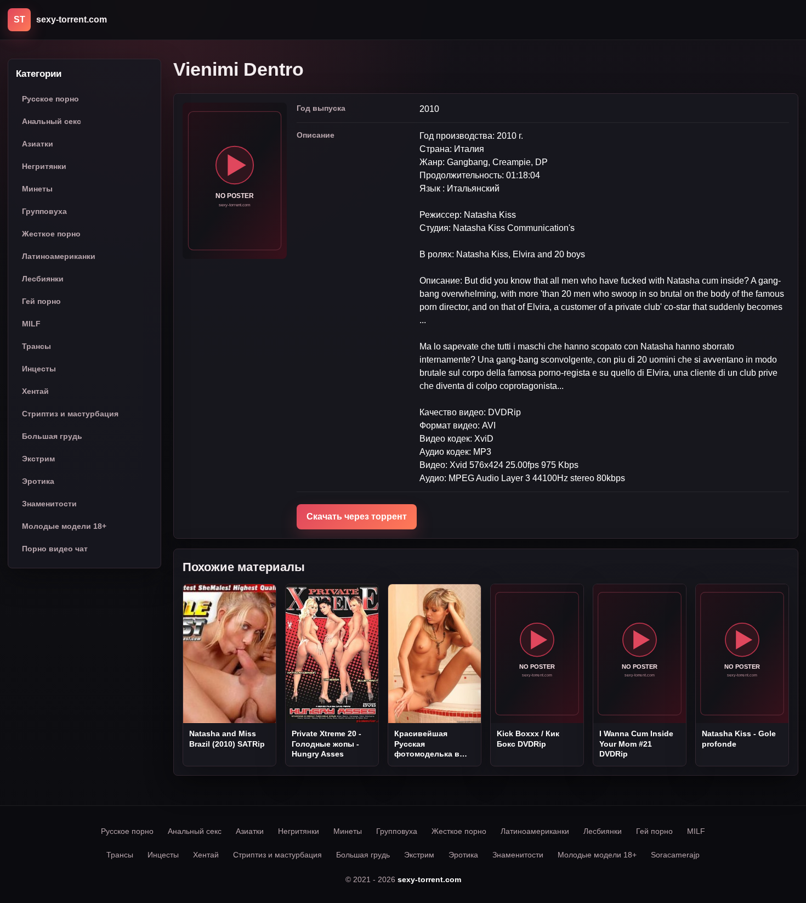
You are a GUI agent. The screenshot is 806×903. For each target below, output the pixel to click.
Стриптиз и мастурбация (70, 413)
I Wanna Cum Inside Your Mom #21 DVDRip (636, 743)
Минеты (37, 188)
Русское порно (50, 98)
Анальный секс (51, 121)
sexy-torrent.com (429, 879)
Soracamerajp (675, 854)
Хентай (35, 391)
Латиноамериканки (58, 256)
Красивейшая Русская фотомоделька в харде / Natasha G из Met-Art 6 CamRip (434, 744)
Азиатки (37, 143)
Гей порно (41, 301)
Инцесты (39, 368)
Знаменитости (49, 503)
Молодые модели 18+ (64, 526)
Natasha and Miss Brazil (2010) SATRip (227, 738)
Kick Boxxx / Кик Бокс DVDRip (528, 738)
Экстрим (38, 458)
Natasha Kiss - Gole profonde (739, 738)
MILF (31, 323)
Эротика (38, 481)
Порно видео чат (55, 548)
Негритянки (44, 166)
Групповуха (44, 211)
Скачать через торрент (356, 516)
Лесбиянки (43, 278)
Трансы (36, 346)
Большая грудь (52, 436)
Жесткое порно (51, 233)
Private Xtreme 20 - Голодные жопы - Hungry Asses (326, 743)
